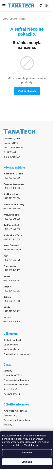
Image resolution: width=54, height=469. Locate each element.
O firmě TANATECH (12, 375)
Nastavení (27, 452)
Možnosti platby (11, 349)
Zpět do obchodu (27, 91)
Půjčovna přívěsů (11, 394)
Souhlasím (27, 461)
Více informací (31, 445)
